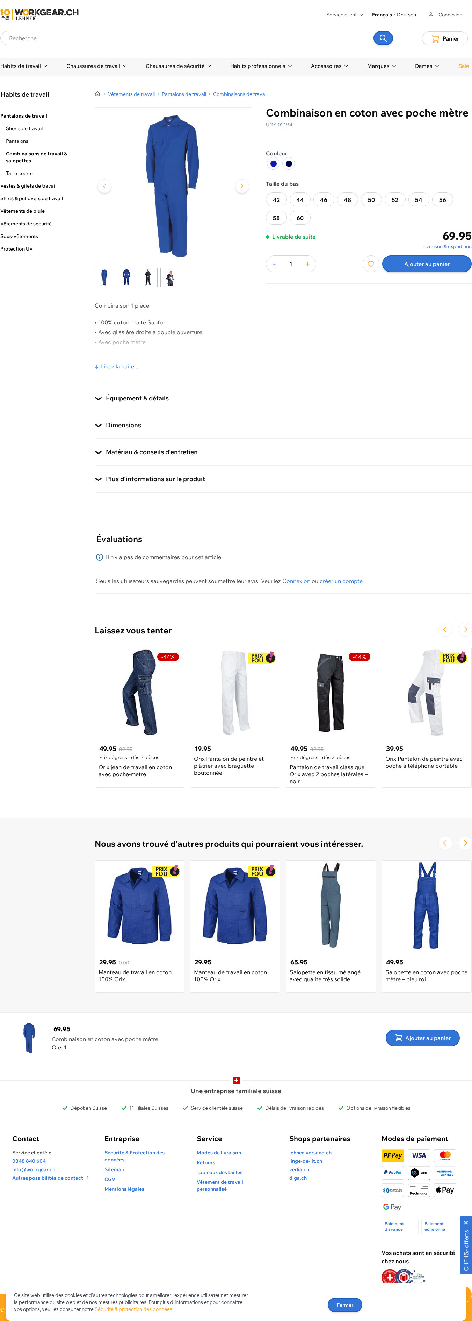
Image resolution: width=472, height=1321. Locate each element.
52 (395, 199)
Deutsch (406, 15)
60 (300, 218)
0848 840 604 (29, 1161)
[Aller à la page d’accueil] (98, 94)
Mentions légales (124, 1189)
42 (276, 199)
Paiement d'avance (394, 1226)
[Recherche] (383, 38)
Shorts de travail (24, 128)
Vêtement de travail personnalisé (220, 1185)
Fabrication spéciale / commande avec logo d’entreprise (169, 358)
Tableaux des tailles (219, 1172)
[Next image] (242, 186)
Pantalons (17, 141)
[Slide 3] (148, 277)
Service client (341, 15)
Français (382, 15)
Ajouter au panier (427, 263)
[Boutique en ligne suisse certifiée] (390, 1277)
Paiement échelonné (434, 1226)
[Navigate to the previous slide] (445, 630)
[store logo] (39, 14)
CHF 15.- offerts (466, 1250)
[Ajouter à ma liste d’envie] (371, 263)
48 (347, 199)
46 (323, 199)
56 (442, 199)
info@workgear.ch (33, 1169)
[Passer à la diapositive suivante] (465, 630)
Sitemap (114, 1169)
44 (300, 199)
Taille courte (19, 173)
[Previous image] (104, 186)
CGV (109, 1179)
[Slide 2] (126, 277)
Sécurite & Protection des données (134, 1156)
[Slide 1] (104, 277)
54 (418, 199)
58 (276, 218)
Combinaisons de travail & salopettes (36, 157)
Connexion (296, 580)
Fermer (345, 1305)
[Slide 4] (169, 277)
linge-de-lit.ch (305, 1161)
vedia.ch (299, 1169)
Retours (206, 1162)
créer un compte (341, 580)
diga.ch (298, 1178)
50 (371, 199)
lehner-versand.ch (310, 1153)
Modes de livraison (219, 1153)
